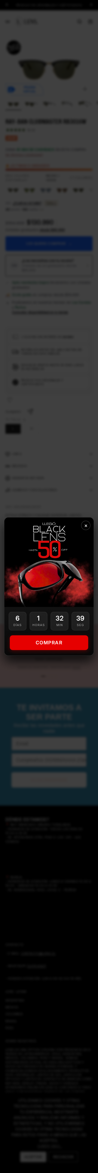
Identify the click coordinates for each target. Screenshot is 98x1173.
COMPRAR (49, 642)
